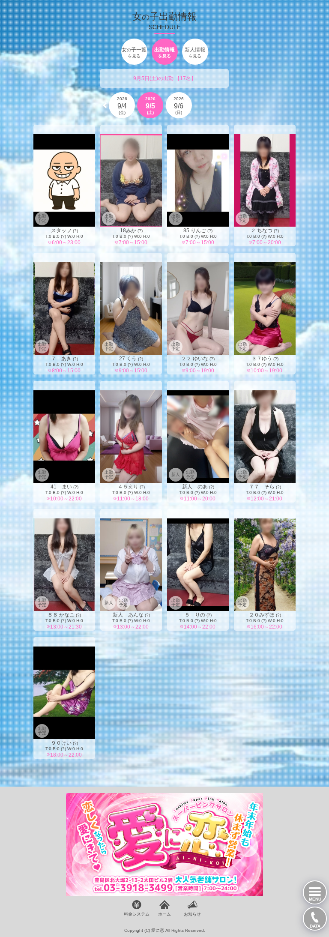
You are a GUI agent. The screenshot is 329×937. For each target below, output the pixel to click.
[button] (105, 105)
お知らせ (192, 914)
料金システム (137, 914)
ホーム (164, 914)
